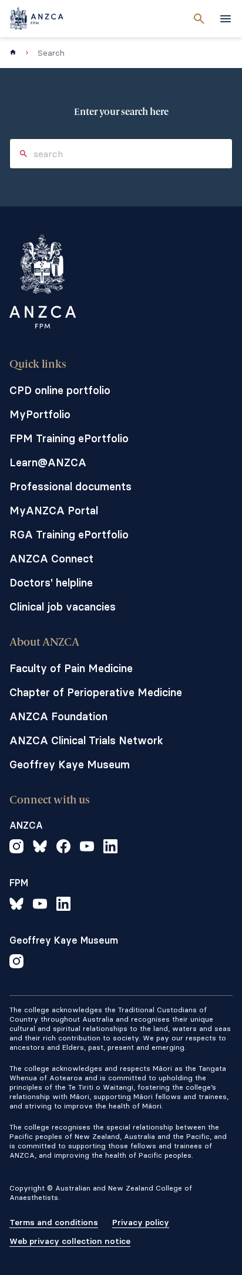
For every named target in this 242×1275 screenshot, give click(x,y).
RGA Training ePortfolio (69, 534)
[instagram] (16, 848)
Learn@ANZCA (47, 462)
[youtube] (87, 848)
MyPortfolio (39, 414)
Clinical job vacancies (62, 606)
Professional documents (70, 486)
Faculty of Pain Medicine (71, 668)
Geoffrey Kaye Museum (69, 764)
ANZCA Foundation (58, 716)
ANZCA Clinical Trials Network (86, 740)
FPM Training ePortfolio (69, 438)
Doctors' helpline (51, 582)
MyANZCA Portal (53, 510)
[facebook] (63, 848)
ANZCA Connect (51, 558)
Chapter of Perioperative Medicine (95, 692)
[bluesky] (40, 848)
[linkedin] (110, 848)
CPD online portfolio (59, 390)
